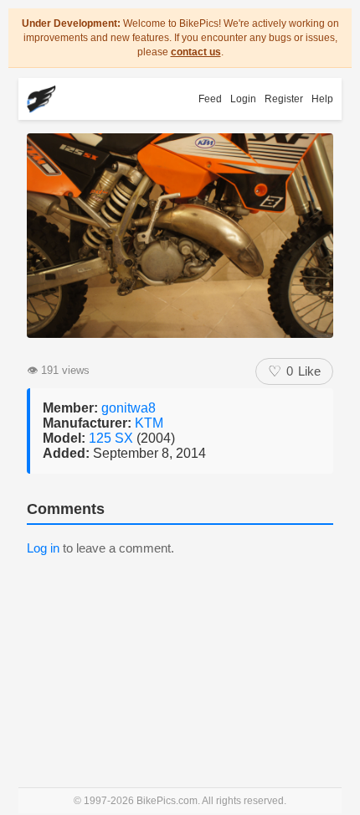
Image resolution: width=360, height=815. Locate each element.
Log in (43, 548)
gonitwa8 (128, 408)
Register (284, 99)
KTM (149, 423)
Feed (210, 99)
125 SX (112, 438)
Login (243, 99)
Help (322, 99)
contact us (196, 52)
